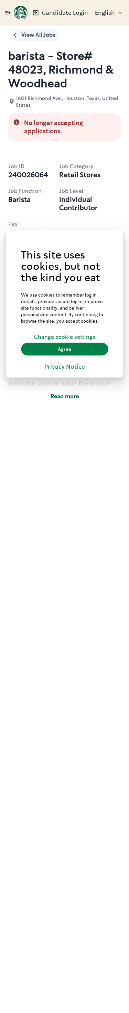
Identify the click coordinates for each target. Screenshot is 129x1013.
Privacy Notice (64, 366)
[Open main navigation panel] (7, 12)
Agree (64, 349)
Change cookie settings (64, 337)
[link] (21, 12)
